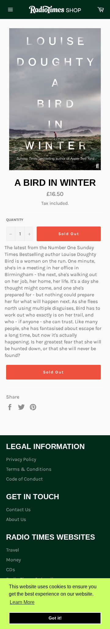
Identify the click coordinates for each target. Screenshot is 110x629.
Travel (12, 550)
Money (13, 560)
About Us (16, 519)
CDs (10, 569)
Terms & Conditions (28, 469)
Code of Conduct (24, 479)
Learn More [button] (22, 602)
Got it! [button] (55, 618)
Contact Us (18, 509)
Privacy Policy (21, 459)
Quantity (14, 220)
